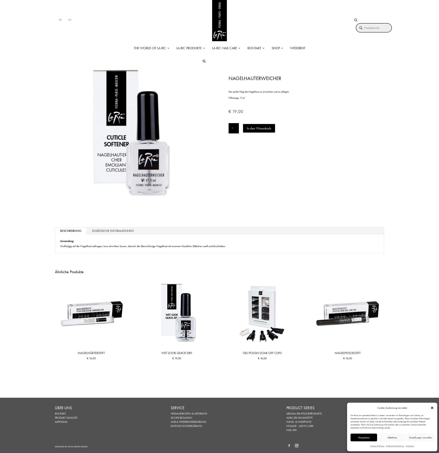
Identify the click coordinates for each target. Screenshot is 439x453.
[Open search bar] (356, 20)
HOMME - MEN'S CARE (299, 426)
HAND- (290, 422)
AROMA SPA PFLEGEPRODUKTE (304, 413)
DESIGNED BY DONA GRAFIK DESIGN (71, 446)
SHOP (276, 48)
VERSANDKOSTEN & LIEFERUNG (189, 413)
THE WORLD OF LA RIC (150, 48)
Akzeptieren (364, 437)
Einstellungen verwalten (420, 437)
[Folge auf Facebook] (289, 445)
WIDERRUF (297, 48)
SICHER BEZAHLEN (181, 418)
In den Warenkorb (259, 128)
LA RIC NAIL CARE (224, 48)
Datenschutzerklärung (395, 446)
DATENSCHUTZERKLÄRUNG (186, 426)
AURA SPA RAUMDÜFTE (299, 418)
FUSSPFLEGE (305, 422)
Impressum (410, 446)
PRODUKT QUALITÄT (66, 418)
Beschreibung (70, 231)
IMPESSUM (61, 422)
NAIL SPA (291, 430)
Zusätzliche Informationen (113, 231)
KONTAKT (254, 48)
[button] (432, 408)
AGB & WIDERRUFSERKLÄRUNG (188, 422)
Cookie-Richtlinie (377, 446)
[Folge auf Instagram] (296, 445)
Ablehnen (392, 437)
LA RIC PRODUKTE (189, 48)
